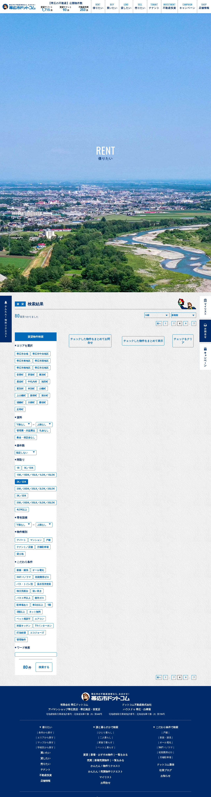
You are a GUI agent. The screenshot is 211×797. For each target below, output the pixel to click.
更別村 (20, 388)
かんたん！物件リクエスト (105, 765)
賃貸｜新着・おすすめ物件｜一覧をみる (105, 754)
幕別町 (42, 374)
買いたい (45, 752)
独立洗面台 (22, 591)
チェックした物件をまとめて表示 (143, 340)
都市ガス (39, 598)
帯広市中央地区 (40, 353)
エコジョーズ (37, 632)
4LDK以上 (22, 509)
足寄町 (20, 409)
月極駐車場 (43, 547)
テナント (45, 769)
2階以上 (21, 611)
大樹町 (31, 402)
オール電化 (38, 570)
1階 (49, 604)
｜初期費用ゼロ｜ (165, 752)
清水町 (44, 395)
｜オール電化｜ (165, 742)
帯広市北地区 (42, 367)
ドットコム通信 (165, 764)
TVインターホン (43, 625)
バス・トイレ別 (25, 584)
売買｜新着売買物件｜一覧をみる (105, 760)
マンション (36, 540)
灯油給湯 (21, 632)
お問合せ (105, 782)
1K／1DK (28, 468)
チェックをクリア (183, 340)
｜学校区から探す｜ (45, 747)
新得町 (33, 395)
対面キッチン (23, 625)
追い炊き (37, 591)
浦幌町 (20, 402)
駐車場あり (22, 604)
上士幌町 (21, 395)
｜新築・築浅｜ (165, 737)
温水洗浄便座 (44, 584)
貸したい (45, 758)
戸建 (48, 540)
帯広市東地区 (23, 360)
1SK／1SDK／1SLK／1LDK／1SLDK (36, 475)
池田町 (44, 381)
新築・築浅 (22, 570)
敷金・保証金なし (26, 437)
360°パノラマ (24, 577)
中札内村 (32, 381)
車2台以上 (37, 604)
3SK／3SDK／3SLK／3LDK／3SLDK (36, 502)
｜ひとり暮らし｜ (105, 732)
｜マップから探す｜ (45, 742)
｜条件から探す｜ (45, 732)
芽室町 (31, 374)
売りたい (45, 763)
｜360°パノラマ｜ (165, 747)
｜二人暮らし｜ (105, 737)
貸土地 (20, 554)
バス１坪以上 (23, 598)
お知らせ (165, 775)
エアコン (39, 618)
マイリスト (105, 777)
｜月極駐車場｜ (165, 757)
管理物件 (21, 639)
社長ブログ (165, 770)
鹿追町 (20, 381)
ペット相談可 (23, 618)
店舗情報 (45, 780)
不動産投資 (45, 775)
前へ (159, 323)
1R (18, 468)
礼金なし (44, 430)
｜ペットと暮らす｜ (105, 747)
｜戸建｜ (165, 732)
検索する (44, 667)
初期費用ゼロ (42, 577)
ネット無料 (35, 611)
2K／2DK (21, 481)
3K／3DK (21, 495)
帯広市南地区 (23, 367)
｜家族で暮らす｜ (105, 742)
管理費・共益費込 (26, 430)
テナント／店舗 (25, 547)
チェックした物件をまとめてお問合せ (90, 340)
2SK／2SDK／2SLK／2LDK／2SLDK (36, 488)
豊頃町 (42, 402)
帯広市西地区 (42, 360)
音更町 (20, 374)
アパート (21, 540)
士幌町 (42, 388)
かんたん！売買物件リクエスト (105, 771)
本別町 (31, 388)
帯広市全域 (22, 353)
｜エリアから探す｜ (45, 737)
